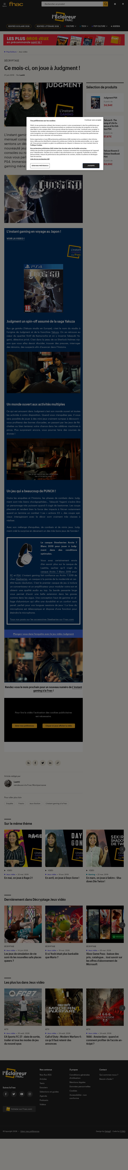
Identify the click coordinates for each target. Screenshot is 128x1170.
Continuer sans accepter (93, 120)
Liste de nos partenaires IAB (40, 159)
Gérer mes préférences (40, 165)
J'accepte (91, 165)
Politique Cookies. (36, 145)
